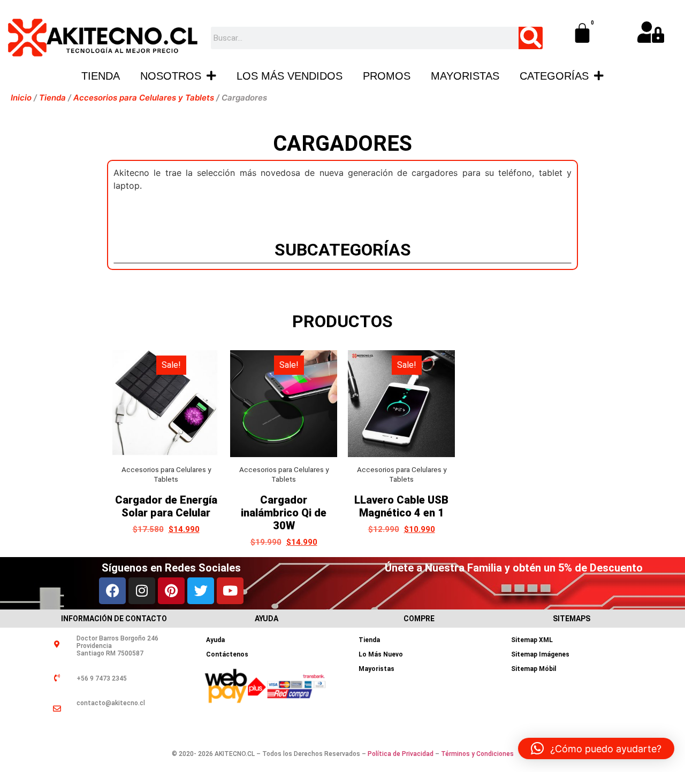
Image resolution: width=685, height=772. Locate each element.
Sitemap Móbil (533, 669)
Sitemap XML (532, 640)
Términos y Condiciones (477, 754)
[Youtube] (230, 590)
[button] (596, 748)
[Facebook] (112, 590)
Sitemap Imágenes (540, 654)
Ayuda (215, 640)
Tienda (100, 76)
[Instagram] (141, 590)
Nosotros (170, 76)
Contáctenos (227, 654)
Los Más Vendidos (289, 76)
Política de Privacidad (400, 754)
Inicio (21, 97)
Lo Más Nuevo (381, 654)
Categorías (554, 76)
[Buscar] (531, 38)
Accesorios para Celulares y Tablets (143, 97)
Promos (386, 76)
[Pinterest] (171, 590)
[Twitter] (200, 590)
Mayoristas (465, 76)
